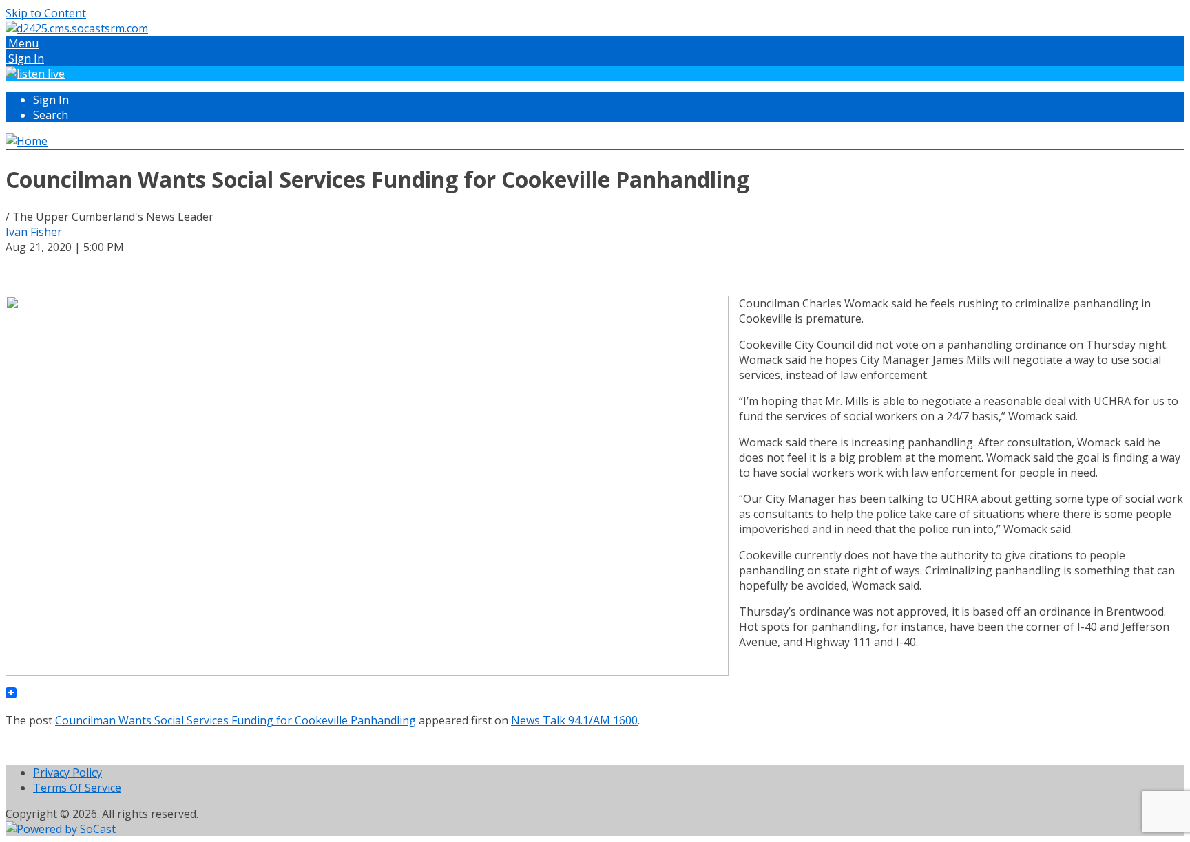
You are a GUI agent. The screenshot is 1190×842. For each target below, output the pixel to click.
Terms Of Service (77, 787)
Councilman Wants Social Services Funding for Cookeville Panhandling (235, 720)
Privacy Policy (67, 772)
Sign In (51, 99)
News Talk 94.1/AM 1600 (574, 720)
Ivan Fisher (34, 231)
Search (50, 114)
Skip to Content (46, 13)
